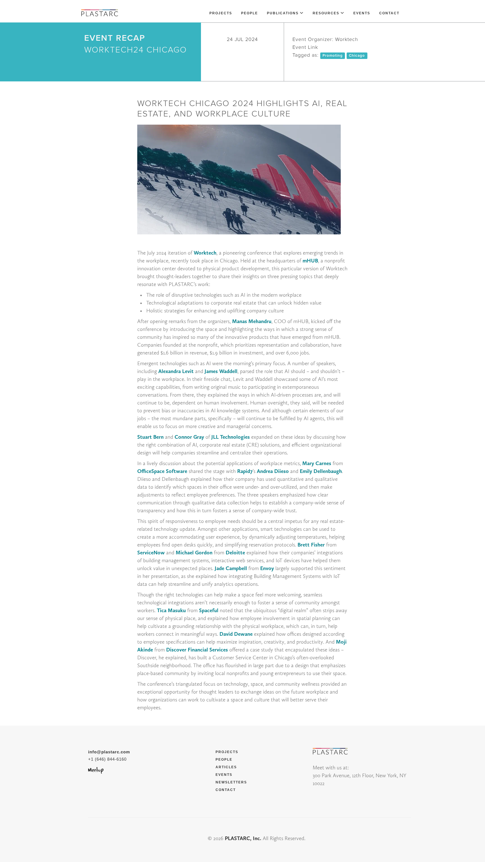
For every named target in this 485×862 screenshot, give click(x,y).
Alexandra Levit (176, 371)
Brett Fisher (311, 544)
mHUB (310, 260)
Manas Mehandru (251, 321)
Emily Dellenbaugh (321, 471)
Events (361, 13)
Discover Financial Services (197, 649)
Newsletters (231, 782)
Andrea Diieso (273, 471)
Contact (389, 13)
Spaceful (208, 610)
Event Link (305, 47)
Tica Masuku (171, 610)
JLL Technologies (230, 437)
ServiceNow (151, 552)
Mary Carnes (316, 463)
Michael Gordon (194, 552)
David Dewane (236, 634)
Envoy (267, 568)
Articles (226, 767)
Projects (220, 13)
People (249, 13)
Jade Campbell (231, 568)
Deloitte (235, 552)
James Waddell (221, 371)
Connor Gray (189, 437)
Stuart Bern (150, 437)
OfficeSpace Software (162, 471)
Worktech (205, 253)
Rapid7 (245, 471)
